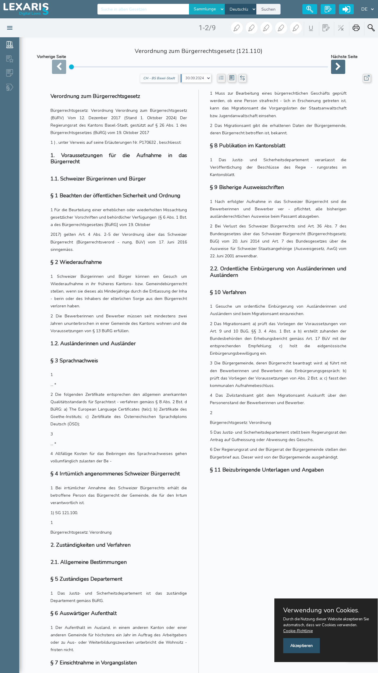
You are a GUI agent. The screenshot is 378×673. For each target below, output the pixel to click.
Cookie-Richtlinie (298, 631)
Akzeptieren (301, 645)
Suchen (268, 9)
